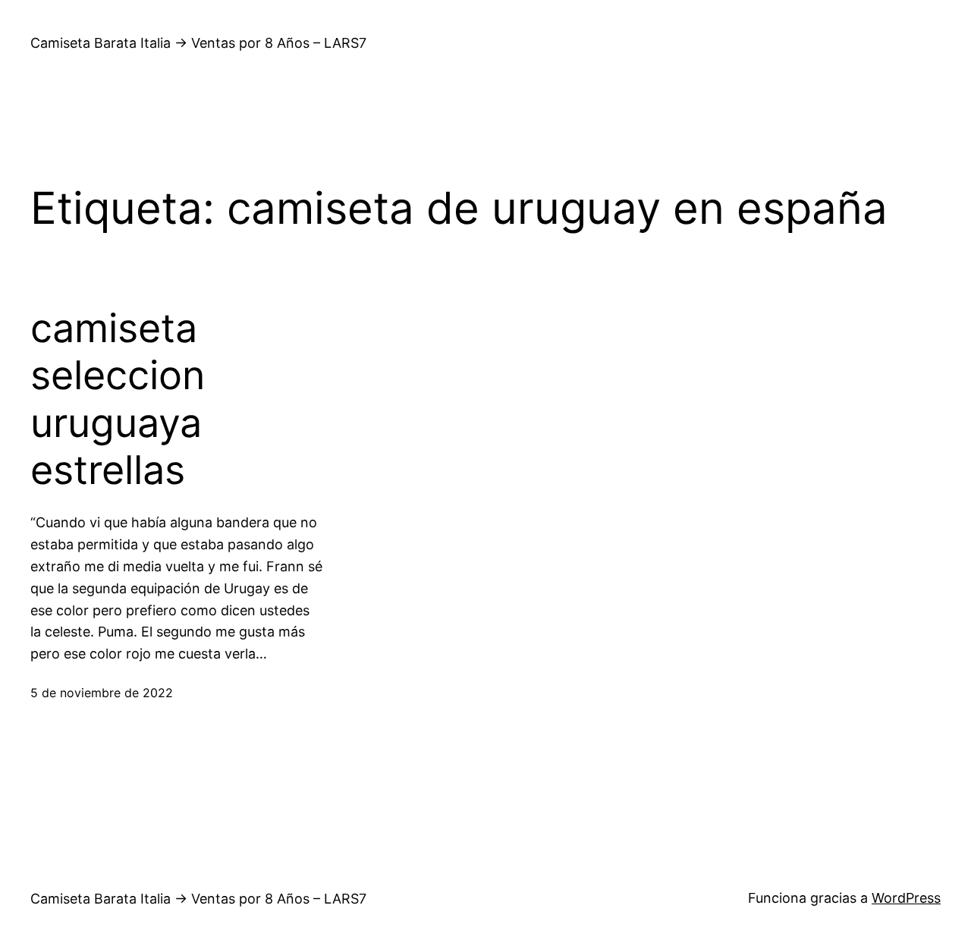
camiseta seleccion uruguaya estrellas (117, 399)
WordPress (906, 898)
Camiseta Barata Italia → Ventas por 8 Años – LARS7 (198, 43)
